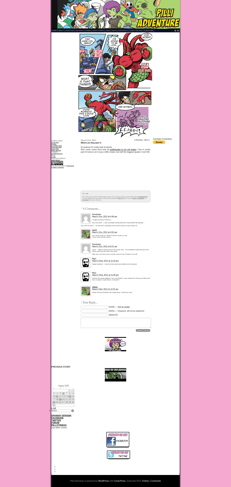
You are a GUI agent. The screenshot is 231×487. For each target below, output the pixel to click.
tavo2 (94, 230)
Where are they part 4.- (91, 143)
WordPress (103, 481)
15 (70, 396)
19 (60, 399)
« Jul (53, 408)
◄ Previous (138, 140)
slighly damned (56, 150)
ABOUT (61, 31)
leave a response (138, 198)
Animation (69, 31)
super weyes (55, 160)
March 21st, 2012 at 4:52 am (104, 232)
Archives (79, 31)
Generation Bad (56, 147)
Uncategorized (142, 197)
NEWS (114, 31)
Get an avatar (124, 307)
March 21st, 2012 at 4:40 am (104, 216)
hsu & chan (55, 142)
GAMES (88, 31)
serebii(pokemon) (57, 153)
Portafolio (123, 31)
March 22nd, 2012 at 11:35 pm (105, 275)
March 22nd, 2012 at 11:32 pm (105, 261)
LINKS (107, 31)
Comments (156, 481)
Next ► (147, 140)
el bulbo (53, 144)
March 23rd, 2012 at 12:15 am (105, 289)
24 (54, 402)
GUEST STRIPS (98, 31)
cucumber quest (56, 145)
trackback (85, 200)
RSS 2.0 (120, 198)
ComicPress (119, 481)
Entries (145, 481)
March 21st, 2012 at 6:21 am (104, 246)
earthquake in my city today (122, 149)
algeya (95, 287)
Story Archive (135, 31)
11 (57, 396)
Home (54, 31)
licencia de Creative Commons (62, 166)
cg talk (53, 157)
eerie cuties (55, 149)
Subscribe (148, 31)
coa (87, 193)
